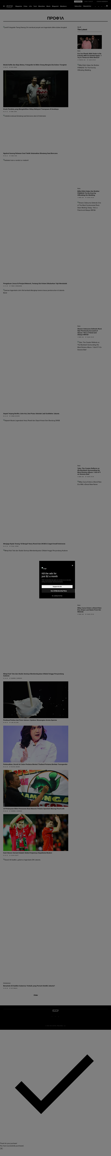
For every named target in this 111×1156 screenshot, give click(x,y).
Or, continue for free (57, 595)
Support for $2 (57, 586)
